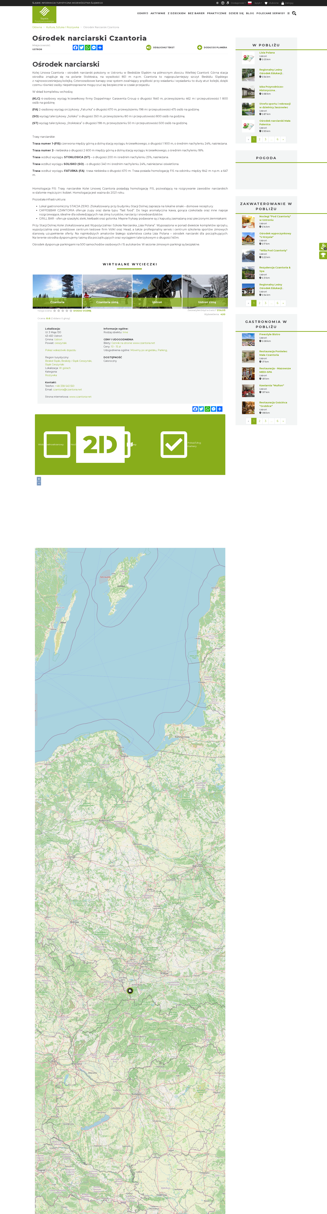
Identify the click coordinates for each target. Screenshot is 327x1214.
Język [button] (257, 3)
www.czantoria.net (80, 396)
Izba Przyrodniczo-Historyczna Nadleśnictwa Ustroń (272, 90)
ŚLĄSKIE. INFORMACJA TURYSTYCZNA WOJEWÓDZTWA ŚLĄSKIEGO (67, 3)
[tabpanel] (57, 292)
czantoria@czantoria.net (67, 389)
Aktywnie (158, 13)
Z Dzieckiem (177, 13)
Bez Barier (196, 13)
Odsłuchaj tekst (164, 47)
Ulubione (273, 3)
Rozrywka (51, 375)
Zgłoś (221, 310)
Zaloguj (289, 3)
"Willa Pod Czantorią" (273, 250)
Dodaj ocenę (82, 310)
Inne (125, 332)
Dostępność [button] (237, 3)
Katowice (266, 176)
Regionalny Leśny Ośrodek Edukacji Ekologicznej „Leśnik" (273, 288)
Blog (250, 13)
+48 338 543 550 (64, 386)
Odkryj (142, 13)
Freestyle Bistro (269, 334)
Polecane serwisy (270, 13)
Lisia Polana (267, 52)
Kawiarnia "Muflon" (271, 385)
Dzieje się (236, 13)
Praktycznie (217, 13)
